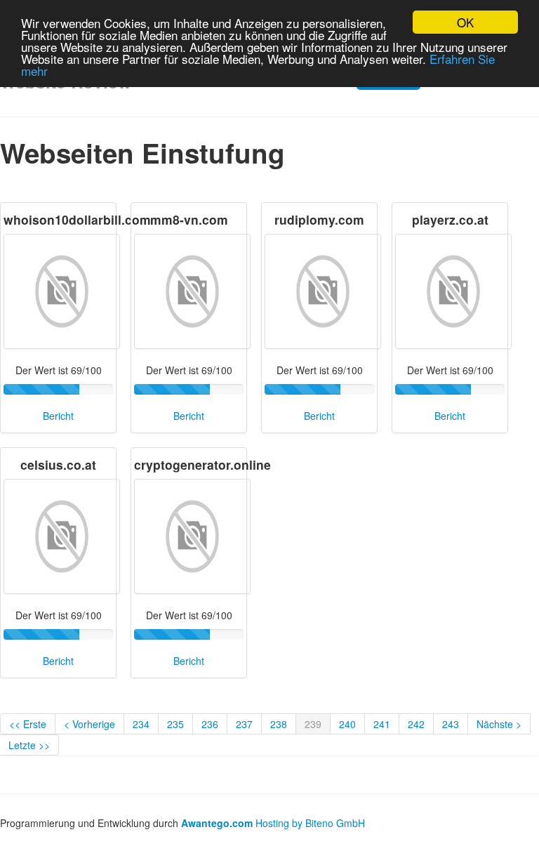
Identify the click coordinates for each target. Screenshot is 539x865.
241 (381, 724)
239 (313, 724)
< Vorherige (89, 724)
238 (278, 724)
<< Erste (27, 724)
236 (209, 724)
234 (141, 724)
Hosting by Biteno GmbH (310, 823)
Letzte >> (29, 745)
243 (450, 724)
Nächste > (499, 724)
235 (175, 724)
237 (244, 724)
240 (347, 724)
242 (416, 724)
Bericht (58, 416)
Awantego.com (217, 823)
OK (465, 22)
